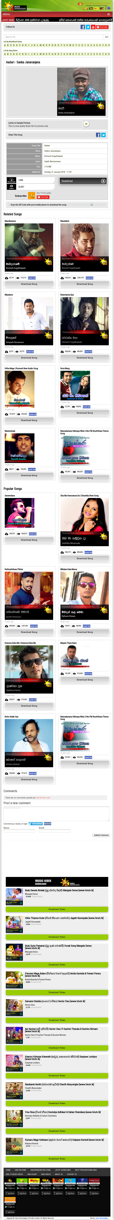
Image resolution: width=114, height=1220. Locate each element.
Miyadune (9, 294)
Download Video (57, 909)
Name (6, 827)
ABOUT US (59, 1174)
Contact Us (72, 1174)
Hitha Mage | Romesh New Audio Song (21, 368)
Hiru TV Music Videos (14, 1174)
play (86, 124)
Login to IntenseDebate (36, 823)
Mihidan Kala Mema (68, 569)
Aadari (47, 145)
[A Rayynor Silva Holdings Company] (94, 6)
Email (41, 827)
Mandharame (10, 221)
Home (8, 1170)
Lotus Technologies (101, 1218)
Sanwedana (10, 495)
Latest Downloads (63, 1170)
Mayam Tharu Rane (68, 643)
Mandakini (64, 221)
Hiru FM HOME (20, 1170)
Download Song (29, 283)
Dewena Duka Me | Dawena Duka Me (20, 643)
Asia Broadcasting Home (41, 1170)
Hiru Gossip (32, 1174)
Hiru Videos (46, 1174)
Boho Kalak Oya (11, 716)
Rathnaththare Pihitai (14, 569)
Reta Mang (65, 368)
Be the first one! (43, 797)
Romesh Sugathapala (53, 156)
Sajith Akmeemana (52, 161)
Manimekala (10, 431)
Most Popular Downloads (86, 1170)
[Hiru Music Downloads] (15, 5)
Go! (107, 36)
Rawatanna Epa (67, 294)
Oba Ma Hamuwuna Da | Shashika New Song (79, 495)
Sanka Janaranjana (52, 151)
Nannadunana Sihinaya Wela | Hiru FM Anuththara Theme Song (84, 432)
